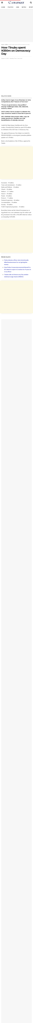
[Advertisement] (16, 25)
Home (3, 7)
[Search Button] (31, 2)
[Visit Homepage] (16, 2)
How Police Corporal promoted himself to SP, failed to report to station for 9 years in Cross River (17, 269)
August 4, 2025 (5, 58)
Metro (24, 7)
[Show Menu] (2, 2)
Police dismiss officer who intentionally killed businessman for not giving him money (16, 262)
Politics (10, 7)
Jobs (17, 7)
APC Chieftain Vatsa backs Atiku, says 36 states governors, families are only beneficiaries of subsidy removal (15, 118)
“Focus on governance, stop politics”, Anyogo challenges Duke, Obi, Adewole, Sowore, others (14, 106)
